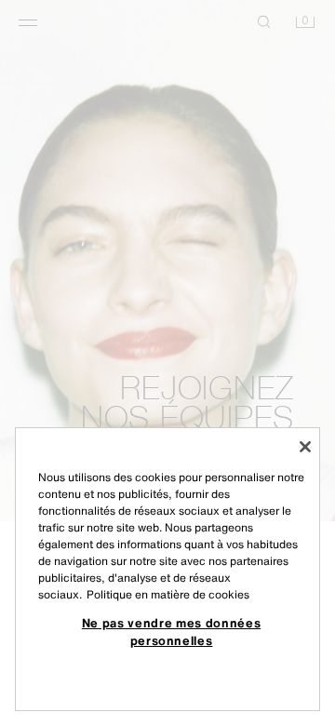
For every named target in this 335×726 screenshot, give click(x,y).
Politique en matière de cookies (168, 594)
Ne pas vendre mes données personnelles (171, 631)
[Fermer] (305, 447)
